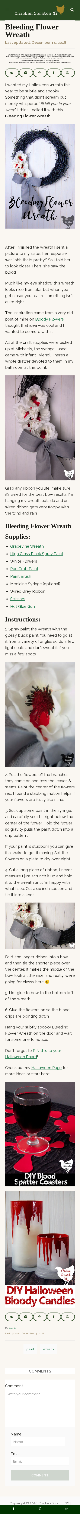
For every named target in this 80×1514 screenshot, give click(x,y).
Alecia (12, 1328)
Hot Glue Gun (22, 606)
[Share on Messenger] (26, 73)
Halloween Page (46, 1067)
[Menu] (7, 10)
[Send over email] (12, 73)
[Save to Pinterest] (40, 73)
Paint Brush (20, 576)
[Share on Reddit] (66, 1509)
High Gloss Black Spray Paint (36, 553)
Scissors (17, 599)
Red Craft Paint (24, 568)
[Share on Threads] (68, 73)
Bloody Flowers (49, 319)
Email (15, 1453)
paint (30, 1349)
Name (16, 1434)
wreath (48, 1349)
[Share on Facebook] (54, 73)
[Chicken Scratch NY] (40, 10)
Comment (14, 1386)
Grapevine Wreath (27, 546)
